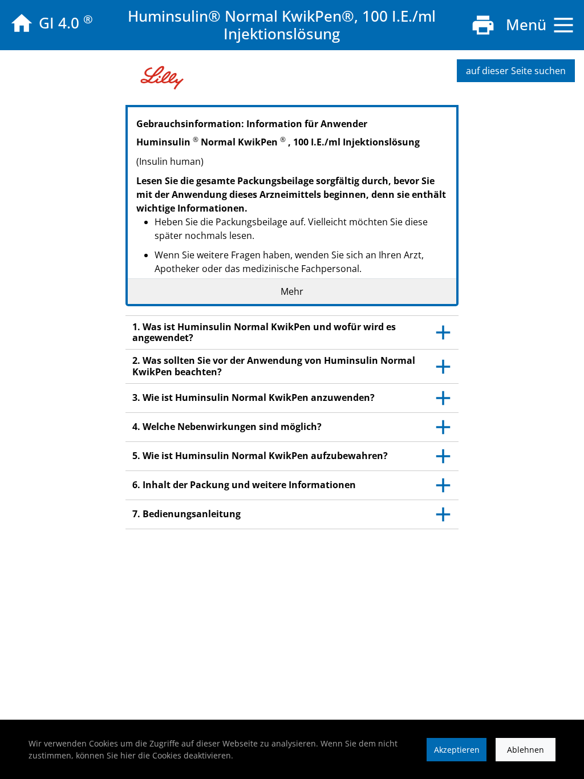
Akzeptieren (457, 749)
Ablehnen (525, 749)
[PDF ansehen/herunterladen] (483, 25)
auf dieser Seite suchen (516, 70)
